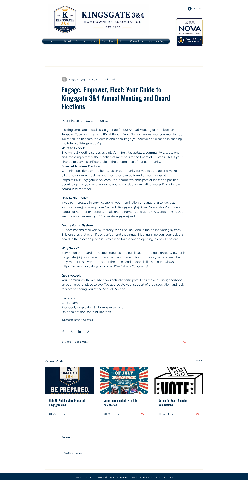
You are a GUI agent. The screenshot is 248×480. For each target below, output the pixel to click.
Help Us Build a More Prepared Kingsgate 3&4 (67, 402)
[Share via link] (88, 331)
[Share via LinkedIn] (79, 331)
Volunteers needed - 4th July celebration (120, 402)
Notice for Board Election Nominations (172, 402)
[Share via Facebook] (63, 331)
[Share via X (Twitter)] (71, 331)
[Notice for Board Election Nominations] (178, 380)
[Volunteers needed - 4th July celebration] (124, 380)
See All (199, 360)
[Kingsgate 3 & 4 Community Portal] (190, 32)
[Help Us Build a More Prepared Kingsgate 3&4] (69, 380)
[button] (119, 477)
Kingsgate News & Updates (77, 319)
